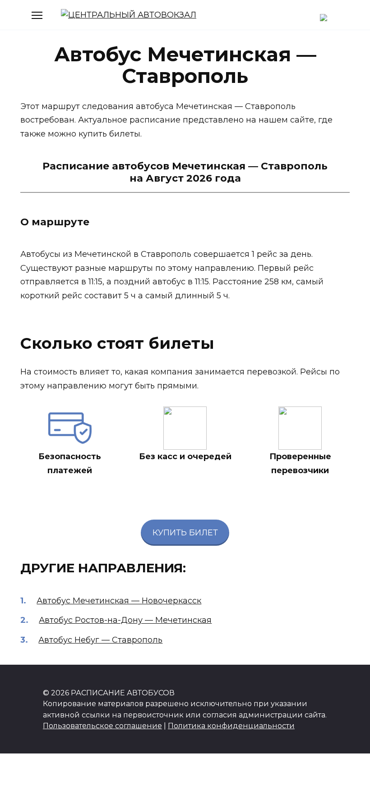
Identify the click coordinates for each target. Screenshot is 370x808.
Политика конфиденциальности (231, 725)
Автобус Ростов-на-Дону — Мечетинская (125, 620)
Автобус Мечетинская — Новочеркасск (119, 601)
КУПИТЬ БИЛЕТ (185, 533)
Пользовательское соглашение (102, 725)
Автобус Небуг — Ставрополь (100, 640)
